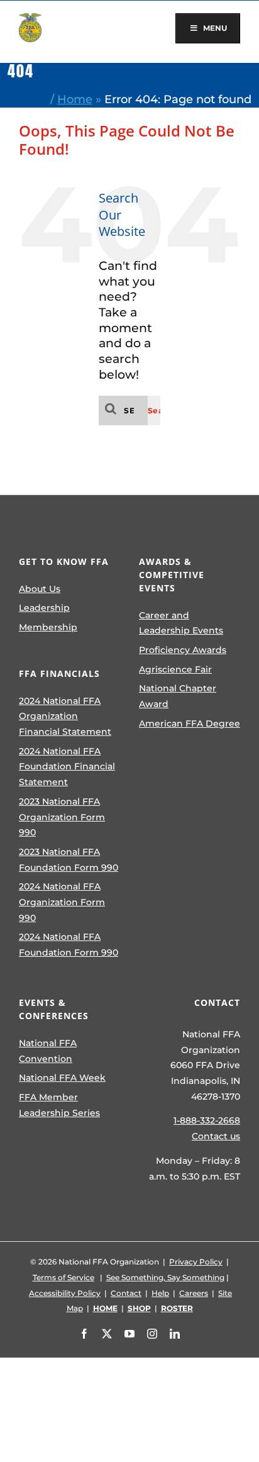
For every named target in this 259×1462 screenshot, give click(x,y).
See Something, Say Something (165, 1277)
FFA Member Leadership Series (59, 1105)
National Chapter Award (177, 696)
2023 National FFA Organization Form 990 (62, 817)
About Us (39, 588)
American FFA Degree (189, 723)
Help (160, 1293)
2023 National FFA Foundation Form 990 (68, 859)
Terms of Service (63, 1277)
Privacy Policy (196, 1261)
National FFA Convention (48, 1050)
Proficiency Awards (182, 650)
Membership (48, 627)
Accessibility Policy (65, 1293)
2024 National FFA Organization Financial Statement (65, 716)
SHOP (139, 1308)
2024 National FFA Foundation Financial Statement (67, 766)
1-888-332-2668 (207, 1120)
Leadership (44, 607)
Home (74, 99)
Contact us (216, 1136)
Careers (193, 1293)
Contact (126, 1293)
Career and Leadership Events (181, 623)
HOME (105, 1308)
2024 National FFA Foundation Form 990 (68, 944)
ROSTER (177, 1308)
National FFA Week (62, 1077)
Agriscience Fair (175, 669)
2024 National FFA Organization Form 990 (62, 902)
